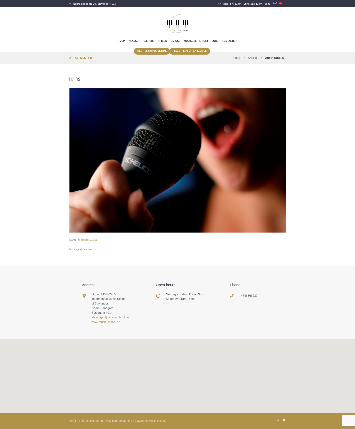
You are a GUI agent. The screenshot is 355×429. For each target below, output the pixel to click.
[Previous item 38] (123, 160)
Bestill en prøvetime (152, 51)
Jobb (215, 41)
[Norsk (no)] (280, 5)
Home (236, 57)
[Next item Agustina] (232, 160)
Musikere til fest (196, 41)
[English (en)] (275, 5)
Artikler (252, 57)
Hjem (122, 41)
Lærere (149, 41)
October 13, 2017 (90, 240)
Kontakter (229, 41)
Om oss (175, 41)
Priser (162, 41)
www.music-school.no (106, 322)
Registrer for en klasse (190, 51)
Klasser (134, 41)
